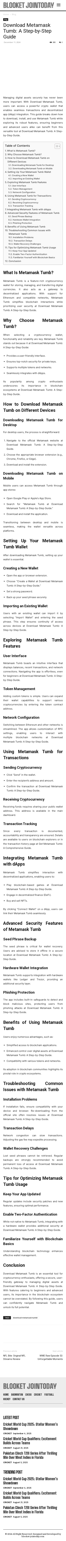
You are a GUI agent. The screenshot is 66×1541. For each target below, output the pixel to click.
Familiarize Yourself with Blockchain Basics (34, 257)
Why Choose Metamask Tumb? (24, 154)
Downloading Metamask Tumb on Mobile (33, 168)
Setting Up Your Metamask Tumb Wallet (29, 172)
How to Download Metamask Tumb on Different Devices (29, 160)
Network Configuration (24, 192)
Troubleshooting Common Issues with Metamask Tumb (30, 232)
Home (6, 14)
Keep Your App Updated (24, 251)
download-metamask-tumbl (25, 1317)
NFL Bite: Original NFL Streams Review (14, 1357)
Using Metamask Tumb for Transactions (29, 195)
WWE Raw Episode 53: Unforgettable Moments (50, 1357)
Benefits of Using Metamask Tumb (26, 226)
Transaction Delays (23, 241)
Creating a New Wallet (23, 175)
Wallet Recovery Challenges (27, 244)
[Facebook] (6, 49)
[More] (36, 49)
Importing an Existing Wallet (26, 178)
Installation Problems (23, 237)
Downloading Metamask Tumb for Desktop (33, 165)
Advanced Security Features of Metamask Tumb (33, 213)
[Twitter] (14, 49)
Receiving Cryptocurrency (25, 202)
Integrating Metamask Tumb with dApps (29, 209)
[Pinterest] (21, 49)
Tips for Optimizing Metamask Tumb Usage (32, 247)
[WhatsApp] (28, 49)
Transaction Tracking (23, 206)
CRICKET (7, 1433)
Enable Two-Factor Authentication (30, 254)
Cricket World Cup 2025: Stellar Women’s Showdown (30, 1426)
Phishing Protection (22, 223)
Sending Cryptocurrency (24, 199)
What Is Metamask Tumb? (21, 150)
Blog (14, 14)
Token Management (22, 189)
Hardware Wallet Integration (26, 220)
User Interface (19, 186)
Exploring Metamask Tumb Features (27, 182)
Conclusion (15, 261)
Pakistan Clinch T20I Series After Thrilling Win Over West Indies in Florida (30, 1455)
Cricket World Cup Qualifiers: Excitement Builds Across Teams (30, 1441)
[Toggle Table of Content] (55, 146)
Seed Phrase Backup (22, 216)
